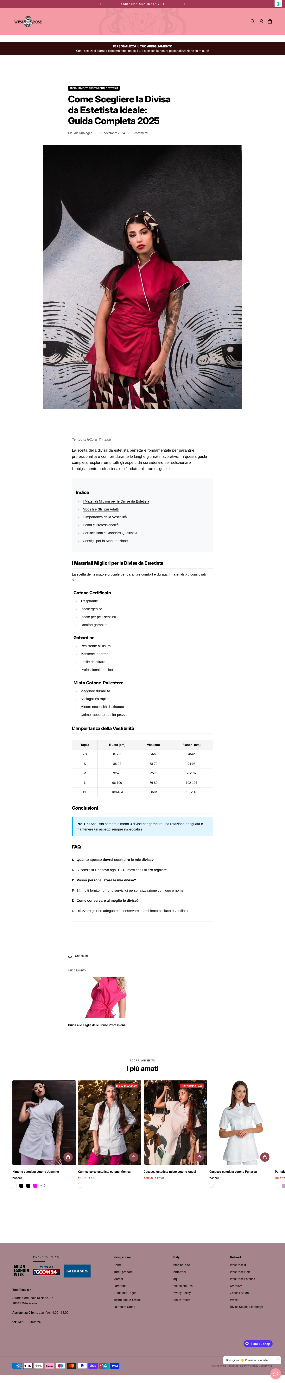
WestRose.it (238, 1265)
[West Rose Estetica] (27, 21)
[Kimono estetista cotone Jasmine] (44, 1122)
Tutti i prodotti (123, 1272)
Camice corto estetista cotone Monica (104, 1172)
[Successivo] (184, 4)
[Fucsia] (35, 1185)
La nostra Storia (124, 1307)
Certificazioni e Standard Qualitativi (110, 533)
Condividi (81, 956)
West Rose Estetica (231, 1365)
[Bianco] (14, 1185)
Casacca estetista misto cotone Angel (170, 1172)
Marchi (118, 1279)
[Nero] (21, 1185)
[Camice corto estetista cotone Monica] (110, 1122)
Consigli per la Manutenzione (105, 541)
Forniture (119, 1286)
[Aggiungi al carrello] (68, 1157)
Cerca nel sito (181, 1265)
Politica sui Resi (182, 1286)
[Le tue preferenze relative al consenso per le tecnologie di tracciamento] (278, 3)
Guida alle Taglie (124, 1293)
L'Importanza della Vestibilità (105, 517)
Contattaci (179, 1272)
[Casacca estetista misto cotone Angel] (175, 1122)
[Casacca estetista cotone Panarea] (241, 1122)
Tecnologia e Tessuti (127, 1300)
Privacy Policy (181, 1293)
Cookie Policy (181, 1300)
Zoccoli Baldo (239, 1293)
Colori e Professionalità (101, 525)
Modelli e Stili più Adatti (101, 509)
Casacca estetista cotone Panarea (233, 1172)
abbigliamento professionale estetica (94, 88)
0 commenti (140, 133)
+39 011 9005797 (29, 1322)
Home (117, 1265)
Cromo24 (236, 1286)
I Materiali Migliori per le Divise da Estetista (116, 501)
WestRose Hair (240, 1272)
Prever (234, 1300)
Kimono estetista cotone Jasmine (35, 1172)
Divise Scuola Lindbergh (246, 1307)
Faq (174, 1279)
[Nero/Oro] (28, 1185)
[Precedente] (100, 4)
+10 (43, 1185)
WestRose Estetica (242, 1279)
